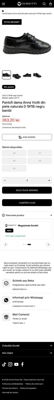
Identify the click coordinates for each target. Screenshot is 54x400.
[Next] (48, 244)
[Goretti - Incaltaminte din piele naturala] (27, 4)
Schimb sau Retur (23, 280)
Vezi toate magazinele (15, 236)
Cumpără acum (27, 203)
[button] (50, 3)
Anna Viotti (14, 98)
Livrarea (5, 127)
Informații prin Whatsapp (27, 297)
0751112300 (17, 302)
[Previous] (5, 244)
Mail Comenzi (20, 314)
